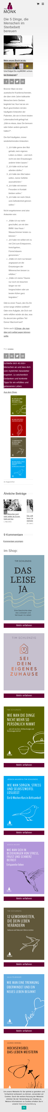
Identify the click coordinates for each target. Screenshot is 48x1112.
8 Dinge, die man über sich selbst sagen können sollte (17, 332)
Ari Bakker (11, 349)
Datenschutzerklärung (27, 1104)
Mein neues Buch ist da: (15, 60)
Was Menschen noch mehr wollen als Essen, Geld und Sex (12, 516)
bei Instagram (10, 75)
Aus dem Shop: (10, 392)
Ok (24, 1108)
